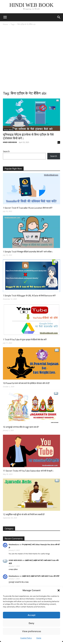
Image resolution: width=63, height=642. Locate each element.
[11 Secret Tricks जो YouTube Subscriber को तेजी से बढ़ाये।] (31, 451)
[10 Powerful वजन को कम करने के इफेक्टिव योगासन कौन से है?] (31, 364)
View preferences (31, 631)
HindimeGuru (14, 544)
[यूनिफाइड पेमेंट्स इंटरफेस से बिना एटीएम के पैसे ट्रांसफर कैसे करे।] (31, 114)
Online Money (9, 130)
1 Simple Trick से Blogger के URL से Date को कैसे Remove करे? (29, 295)
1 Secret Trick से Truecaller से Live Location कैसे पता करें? (27, 208)
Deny (31, 623)
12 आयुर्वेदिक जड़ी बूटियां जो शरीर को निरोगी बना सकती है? (24, 514)
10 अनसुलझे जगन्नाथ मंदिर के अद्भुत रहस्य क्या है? (21, 427)
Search (6, 151)
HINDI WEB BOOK (10, 142)
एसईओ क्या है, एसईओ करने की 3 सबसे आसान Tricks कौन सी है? (40, 576)
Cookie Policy (26, 638)
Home (38, 638)
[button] (58, 590)
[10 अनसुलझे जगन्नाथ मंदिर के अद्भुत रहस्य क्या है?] (31, 407)
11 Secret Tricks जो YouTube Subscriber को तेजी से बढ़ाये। (28, 471)
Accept (31, 615)
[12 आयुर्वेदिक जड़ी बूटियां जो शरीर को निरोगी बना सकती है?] (31, 495)
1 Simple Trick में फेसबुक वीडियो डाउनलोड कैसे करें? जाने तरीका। (28, 252)
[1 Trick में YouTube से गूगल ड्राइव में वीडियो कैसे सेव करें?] (31, 320)
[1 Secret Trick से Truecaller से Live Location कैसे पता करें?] (31, 189)
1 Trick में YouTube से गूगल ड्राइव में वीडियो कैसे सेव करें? (25, 339)
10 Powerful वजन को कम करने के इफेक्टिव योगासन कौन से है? (26, 383)
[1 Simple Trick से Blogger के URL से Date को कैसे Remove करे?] (31, 276)
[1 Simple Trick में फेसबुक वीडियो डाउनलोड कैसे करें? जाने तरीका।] (31, 232)
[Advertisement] (31, 59)
